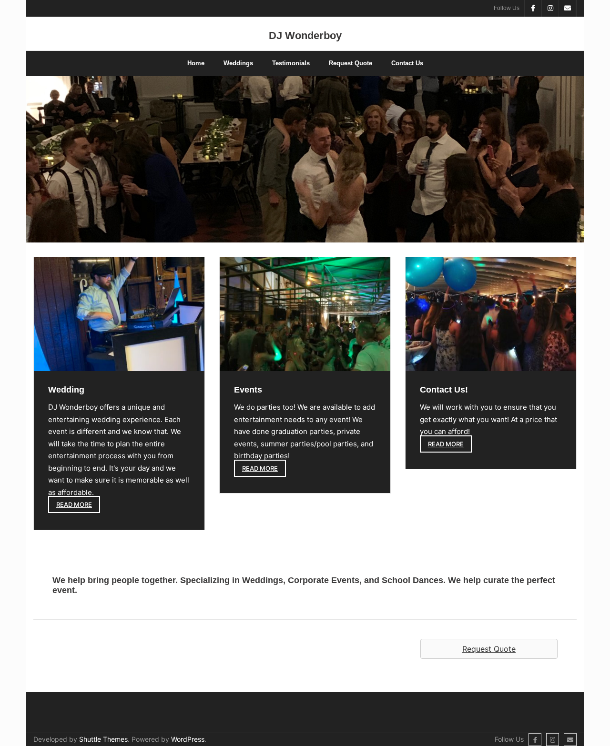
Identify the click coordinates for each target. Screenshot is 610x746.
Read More (74, 504)
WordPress (187, 739)
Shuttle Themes (103, 739)
